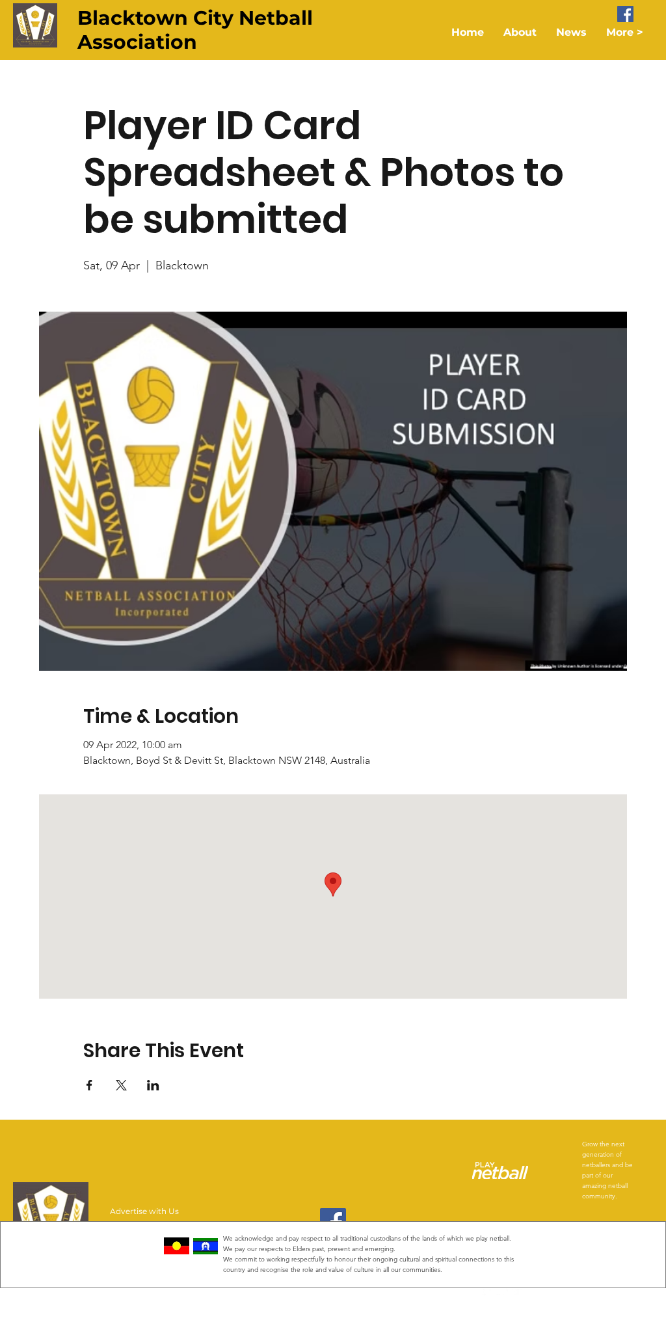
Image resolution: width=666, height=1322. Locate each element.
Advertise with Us (144, 1211)
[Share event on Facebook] (89, 1085)
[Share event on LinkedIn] (153, 1085)
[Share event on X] (121, 1085)
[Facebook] (625, 14)
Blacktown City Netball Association (195, 30)
